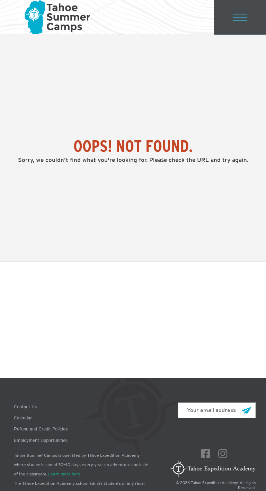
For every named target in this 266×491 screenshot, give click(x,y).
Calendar (23, 417)
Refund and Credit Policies (41, 428)
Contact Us (25, 406)
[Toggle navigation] (240, 17)
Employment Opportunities (41, 440)
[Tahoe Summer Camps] (57, 17)
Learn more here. (65, 474)
